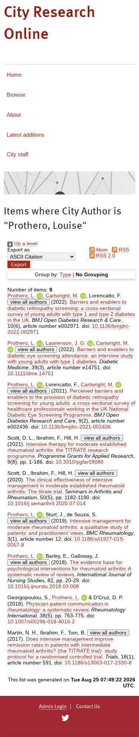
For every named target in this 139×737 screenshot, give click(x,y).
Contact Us (88, 706)
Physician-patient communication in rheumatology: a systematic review (58, 607)
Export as (18, 250)
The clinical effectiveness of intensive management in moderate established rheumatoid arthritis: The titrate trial (66, 485)
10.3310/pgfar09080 (79, 462)
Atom (101, 250)
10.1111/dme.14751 (30, 373)
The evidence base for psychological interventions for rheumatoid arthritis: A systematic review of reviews (69, 568)
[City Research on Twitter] (65, 718)
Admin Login (53, 706)
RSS (123, 250)
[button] (18, 264)
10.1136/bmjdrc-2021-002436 (76, 427)
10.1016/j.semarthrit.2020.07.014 (46, 503)
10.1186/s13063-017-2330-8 (98, 663)
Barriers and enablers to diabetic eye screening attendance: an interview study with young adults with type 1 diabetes (70, 355)
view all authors (28, 302)
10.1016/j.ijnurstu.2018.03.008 (43, 586)
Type (65, 274)
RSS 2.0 (105, 256)
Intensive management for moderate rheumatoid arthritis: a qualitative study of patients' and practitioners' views (69, 527)
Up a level (25, 243)
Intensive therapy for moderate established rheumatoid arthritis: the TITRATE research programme (66, 450)
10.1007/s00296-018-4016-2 (41, 621)
